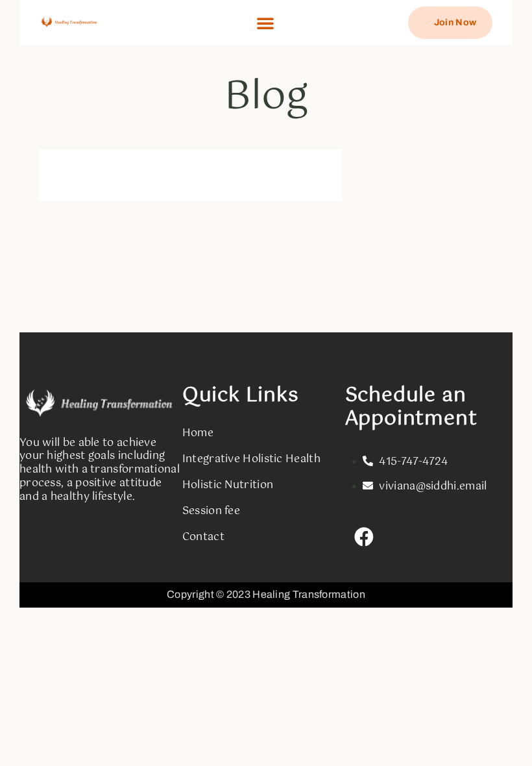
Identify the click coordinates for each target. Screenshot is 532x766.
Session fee (211, 511)
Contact (203, 537)
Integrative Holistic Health (251, 459)
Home (197, 433)
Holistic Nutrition (227, 485)
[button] (265, 22)
